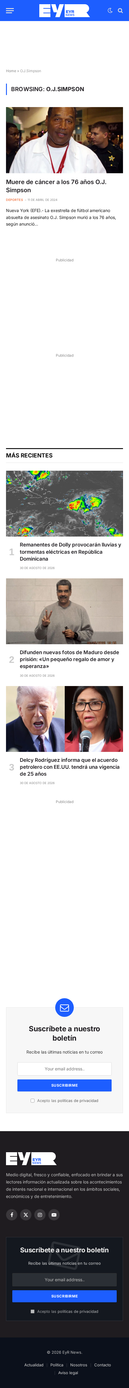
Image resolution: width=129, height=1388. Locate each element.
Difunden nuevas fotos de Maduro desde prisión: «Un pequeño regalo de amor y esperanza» (69, 659)
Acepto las (67, 1100)
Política (56, 1364)
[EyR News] (64, 10)
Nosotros (78, 1364)
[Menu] (10, 10)
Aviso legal (68, 1372)
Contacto (102, 1364)
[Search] (120, 10)
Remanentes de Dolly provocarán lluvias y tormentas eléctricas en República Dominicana (70, 552)
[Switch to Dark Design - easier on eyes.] (110, 10)
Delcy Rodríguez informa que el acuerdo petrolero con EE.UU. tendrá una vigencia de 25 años (70, 767)
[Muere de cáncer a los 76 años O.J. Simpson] (64, 140)
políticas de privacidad (78, 1100)
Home (11, 71)
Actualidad (34, 1364)
